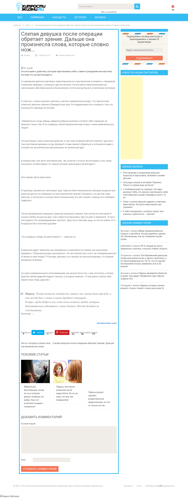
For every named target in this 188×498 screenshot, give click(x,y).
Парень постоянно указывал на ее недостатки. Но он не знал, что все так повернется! (67, 393)
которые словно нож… (40, 343)
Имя (23, 459)
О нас (139, 486)
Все (20, 17)
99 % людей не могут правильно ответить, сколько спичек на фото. (144, 247)
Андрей (27, 55)
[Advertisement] (132, 118)
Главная (17, 25)
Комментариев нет (66, 55)
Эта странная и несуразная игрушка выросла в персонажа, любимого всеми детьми (144, 175)
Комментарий (28, 423)
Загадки (100, 17)
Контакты (128, 486)
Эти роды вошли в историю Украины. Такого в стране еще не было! (142, 183)
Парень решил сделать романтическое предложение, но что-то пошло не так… (99, 399)
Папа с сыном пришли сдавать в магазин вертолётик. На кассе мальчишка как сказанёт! (144, 204)
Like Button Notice (104, 323)
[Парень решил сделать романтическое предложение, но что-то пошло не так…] (99, 374)
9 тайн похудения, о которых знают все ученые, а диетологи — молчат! (143, 212)
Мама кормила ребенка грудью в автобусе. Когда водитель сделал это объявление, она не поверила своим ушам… (143, 235)
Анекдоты (59, 17)
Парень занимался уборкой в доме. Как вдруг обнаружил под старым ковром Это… (144, 276)
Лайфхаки (37, 17)
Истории (80, 17)
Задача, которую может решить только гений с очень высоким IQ (143, 287)
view (114, 323)
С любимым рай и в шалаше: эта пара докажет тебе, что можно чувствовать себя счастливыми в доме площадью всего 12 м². (145, 193)
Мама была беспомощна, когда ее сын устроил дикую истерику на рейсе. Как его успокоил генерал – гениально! (34, 396)
